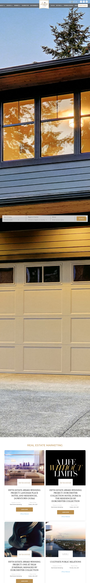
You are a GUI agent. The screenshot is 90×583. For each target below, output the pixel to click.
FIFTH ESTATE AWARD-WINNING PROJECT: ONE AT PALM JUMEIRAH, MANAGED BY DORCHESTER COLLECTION (24, 566)
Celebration (25, 5)
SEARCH (81, 219)
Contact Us (73, 1)
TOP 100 (53, 5)
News (76, 5)
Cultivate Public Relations (65, 562)
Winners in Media (68, 5)
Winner (54, 217)
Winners (16, 5)
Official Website (24, 514)
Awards (9, 5)
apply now (83, 5)
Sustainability (34, 5)
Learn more (24, 509)
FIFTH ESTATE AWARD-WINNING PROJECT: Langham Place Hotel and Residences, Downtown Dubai (24, 494)
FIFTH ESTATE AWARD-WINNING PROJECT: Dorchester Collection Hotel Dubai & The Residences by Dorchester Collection (65, 495)
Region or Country (33, 217)
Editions (58, 5)
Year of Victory (8, 217)
